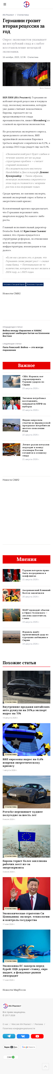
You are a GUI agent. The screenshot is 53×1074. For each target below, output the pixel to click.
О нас (5, 1024)
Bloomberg (39, 120)
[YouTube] (37, 1038)
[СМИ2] (11, 1058)
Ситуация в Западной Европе (14, 284)
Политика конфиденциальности (19, 1028)
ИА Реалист (8, 15)
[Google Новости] (28, 1048)
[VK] (23, 1038)
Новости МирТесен (14, 989)
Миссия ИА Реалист (21, 1024)
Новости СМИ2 (12, 293)
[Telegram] (9, 1037)
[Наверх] (45, 1066)
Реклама (39, 1024)
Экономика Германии (35, 284)
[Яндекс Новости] (11, 1048)
